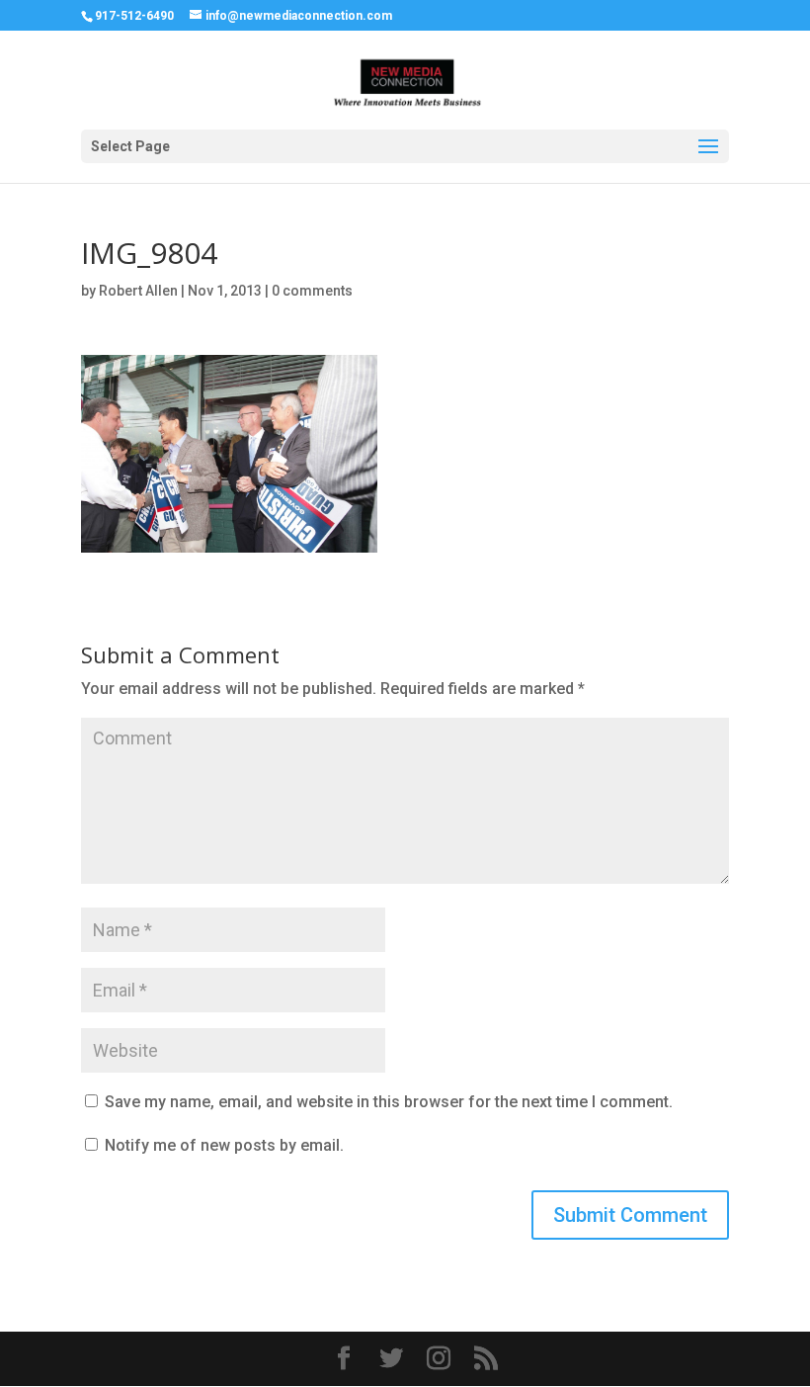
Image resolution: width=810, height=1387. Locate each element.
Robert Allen (138, 291)
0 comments (312, 291)
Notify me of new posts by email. (224, 1145)
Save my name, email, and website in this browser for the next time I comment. (389, 1101)
